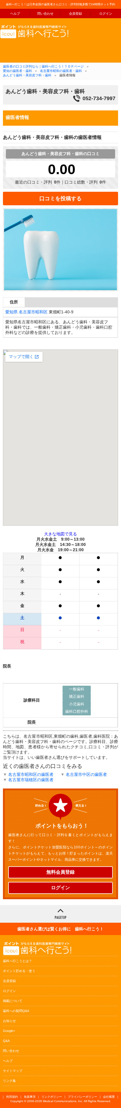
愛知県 (11, 312)
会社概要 (109, 1096)
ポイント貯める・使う (19, 971)
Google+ (9, 1031)
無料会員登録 (60, 872)
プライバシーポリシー (82, 1096)
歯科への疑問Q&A (16, 1011)
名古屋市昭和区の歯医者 (30, 774)
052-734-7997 (99, 98)
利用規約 (12, 1096)
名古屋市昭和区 (33, 312)
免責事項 (30, 1096)
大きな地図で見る (60, 534)
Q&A (6, 1041)
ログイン (105, 13)
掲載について (12, 1001)
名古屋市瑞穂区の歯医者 (30, 779)
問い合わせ (45, 13)
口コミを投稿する (60, 198)
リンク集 (9, 1080)
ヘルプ (15, 13)
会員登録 (75, 13)
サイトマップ (12, 1070)
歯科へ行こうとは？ (17, 961)
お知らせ (9, 1021)
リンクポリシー (51, 1096)
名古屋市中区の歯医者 (86, 774)
